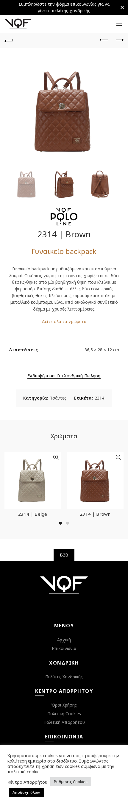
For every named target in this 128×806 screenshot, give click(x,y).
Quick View (56, 457)
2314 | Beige (32, 514)
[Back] (8, 40)
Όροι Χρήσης (64, 705)
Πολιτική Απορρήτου (64, 722)
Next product (119, 40)
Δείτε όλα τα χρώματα (64, 321)
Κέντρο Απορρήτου (27, 782)
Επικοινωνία (64, 648)
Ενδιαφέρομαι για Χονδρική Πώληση (64, 375)
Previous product (104, 40)
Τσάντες (58, 398)
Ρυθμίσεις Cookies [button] (71, 781)
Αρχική (64, 640)
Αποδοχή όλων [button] (26, 792)
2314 (99, 398)
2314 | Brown (95, 514)
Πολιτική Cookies (64, 713)
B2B (64, 555)
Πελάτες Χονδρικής (64, 676)
